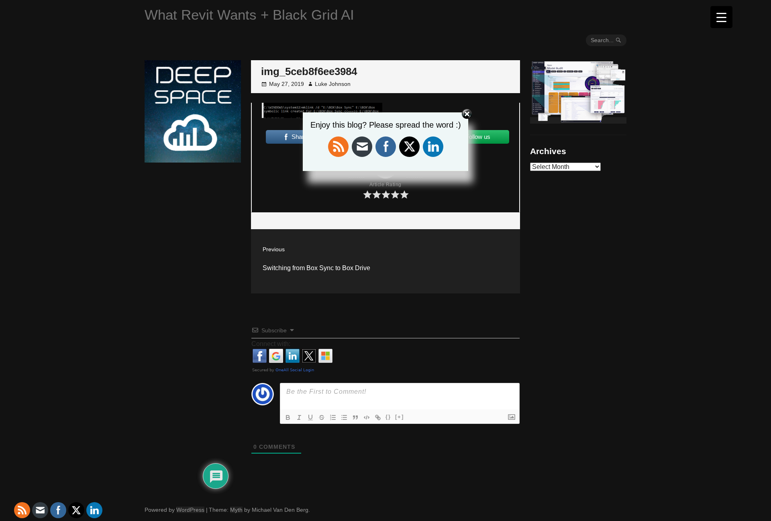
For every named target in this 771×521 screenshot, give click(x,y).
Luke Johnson (333, 84)
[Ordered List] (333, 417)
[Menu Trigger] (721, 17)
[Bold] (288, 417)
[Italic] (299, 417)
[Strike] (321, 417)
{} (388, 417)
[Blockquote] (355, 417)
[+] (399, 417)
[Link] (377, 417)
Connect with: (270, 343)
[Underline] (310, 417)
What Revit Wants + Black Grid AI (249, 14)
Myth (236, 510)
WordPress (190, 510)
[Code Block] (366, 417)
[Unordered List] (344, 417)
